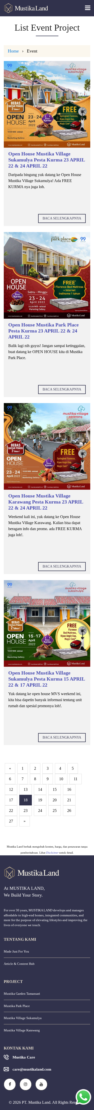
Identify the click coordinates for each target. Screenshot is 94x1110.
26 (69, 810)
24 (40, 810)
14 (40, 789)
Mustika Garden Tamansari (22, 993)
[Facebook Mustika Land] (10, 1084)
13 (26, 789)
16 (69, 789)
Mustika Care (24, 1057)
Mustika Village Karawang (22, 1030)
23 (26, 810)
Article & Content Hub (19, 964)
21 (69, 800)
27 (11, 821)
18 (26, 800)
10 (61, 779)
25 (55, 810)
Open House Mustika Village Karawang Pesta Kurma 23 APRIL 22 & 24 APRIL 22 (45, 502)
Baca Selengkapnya (62, 218)
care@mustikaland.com (32, 1069)
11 (75, 779)
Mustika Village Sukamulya (23, 1018)
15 (55, 789)
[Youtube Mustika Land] (41, 1084)
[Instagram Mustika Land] (26, 1084)
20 (55, 800)
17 (11, 800)
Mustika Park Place (17, 1006)
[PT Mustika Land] (24, 8)
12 (11, 789)
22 (11, 810)
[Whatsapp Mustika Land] (83, 1096)
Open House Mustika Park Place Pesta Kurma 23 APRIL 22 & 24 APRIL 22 (43, 331)
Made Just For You (16, 951)
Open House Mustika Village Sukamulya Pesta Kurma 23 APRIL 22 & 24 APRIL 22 (46, 160)
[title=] (47, 104)
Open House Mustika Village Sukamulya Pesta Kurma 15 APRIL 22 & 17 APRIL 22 (46, 679)
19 (40, 800)
